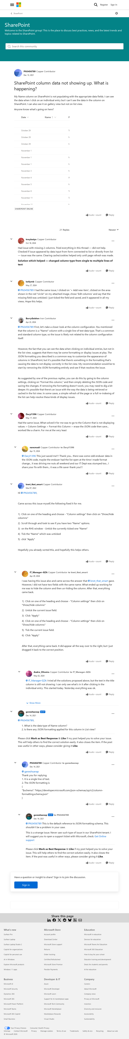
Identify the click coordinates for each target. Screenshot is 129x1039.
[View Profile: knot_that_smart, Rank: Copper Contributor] (21, 486)
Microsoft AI (8, 984)
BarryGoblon (32, 318)
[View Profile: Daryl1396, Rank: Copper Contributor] (21, 416)
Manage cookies (46, 1031)
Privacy (34, 1031)
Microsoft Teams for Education (95, 944)
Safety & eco (87, 1031)
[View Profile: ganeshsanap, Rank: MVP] (21, 713)
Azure (46, 984)
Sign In (114, 4)
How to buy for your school (94, 954)
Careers (87, 984)
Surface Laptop (9, 939)
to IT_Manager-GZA (80, 671)
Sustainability (89, 1019)
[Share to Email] (80, 919)
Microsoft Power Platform (13, 1004)
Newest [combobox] (114, 229)
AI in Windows (9, 959)
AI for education (90, 969)
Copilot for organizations (13, 949)
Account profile (50, 934)
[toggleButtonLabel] (116, 13)
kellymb (30, 281)
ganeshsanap (32, 711)
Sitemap (7, 1031)
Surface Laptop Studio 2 (13, 944)
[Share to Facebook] (54, 919)
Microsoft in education (92, 934)
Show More (34, 702)
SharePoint (18, 13)
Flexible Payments (51, 969)
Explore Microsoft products (14, 964)
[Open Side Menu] (12, 4)
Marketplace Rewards (52, 1014)
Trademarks (74, 1031)
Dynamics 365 (9, 994)
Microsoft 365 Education (93, 949)
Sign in (26, 885)
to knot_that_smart (78, 572)
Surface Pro (8, 934)
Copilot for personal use (13, 954)
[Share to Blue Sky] (69, 919)
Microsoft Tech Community (54, 1004)
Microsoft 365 (9, 999)
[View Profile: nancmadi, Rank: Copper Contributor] (25, 449)
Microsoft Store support (53, 944)
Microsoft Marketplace (52, 1009)
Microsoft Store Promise (53, 964)
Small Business (9, 1019)
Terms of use (61, 1031)
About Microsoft (90, 989)
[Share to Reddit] (64, 919)
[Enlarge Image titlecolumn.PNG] (42, 159)
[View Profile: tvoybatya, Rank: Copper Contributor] (21, 241)
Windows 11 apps (10, 969)
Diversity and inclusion (92, 1009)
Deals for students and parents (96, 964)
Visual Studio (49, 1019)
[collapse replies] (11, 239)
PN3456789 (30, 71)
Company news (90, 994)
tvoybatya (31, 239)
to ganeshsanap (70, 762)
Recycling (99, 1031)
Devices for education (92, 939)
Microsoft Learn (50, 994)
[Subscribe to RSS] (75, 919)
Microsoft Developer (52, 989)
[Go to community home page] (18, 4)
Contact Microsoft (21, 1031)
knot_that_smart (34, 484)
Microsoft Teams (10, 1009)
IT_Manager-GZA (39, 572)
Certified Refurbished (52, 959)
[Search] (96, 5)
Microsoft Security (11, 989)
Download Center (50, 939)
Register (104, 4)
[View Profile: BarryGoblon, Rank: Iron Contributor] (21, 320)
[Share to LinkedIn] (49, 919)
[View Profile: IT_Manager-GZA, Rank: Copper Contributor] (25, 574)
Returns (47, 949)
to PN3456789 (61, 814)
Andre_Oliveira (41, 671)
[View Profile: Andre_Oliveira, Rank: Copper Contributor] (29, 674)
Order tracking (49, 954)
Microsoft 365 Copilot (12, 1014)
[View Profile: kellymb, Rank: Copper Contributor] (21, 283)
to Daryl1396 (67, 447)
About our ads (112, 1031)
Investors (87, 1004)
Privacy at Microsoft (91, 999)
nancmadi (35, 447)
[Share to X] (59, 919)
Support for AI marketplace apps (56, 999)
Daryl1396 (31, 414)
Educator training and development (97, 959)
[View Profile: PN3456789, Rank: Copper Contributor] (18, 73)
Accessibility (89, 1014)
